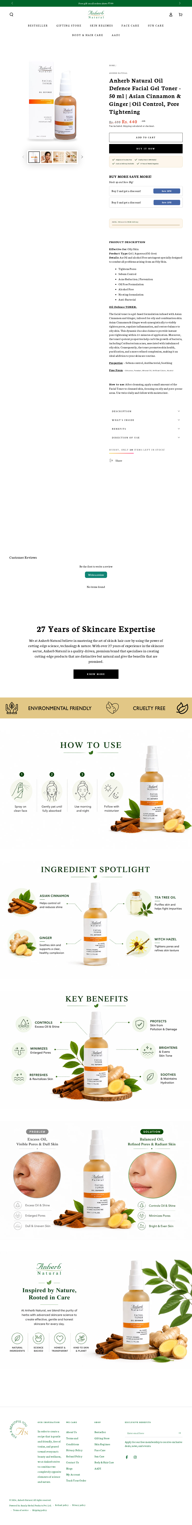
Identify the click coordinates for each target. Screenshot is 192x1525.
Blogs (69, 1468)
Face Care (99, 1450)
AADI (97, 1468)
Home (112, 65)
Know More (96, 674)
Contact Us (72, 1462)
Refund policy (61, 1505)
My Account (73, 1474)
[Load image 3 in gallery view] (58, 157)
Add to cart (146, 137)
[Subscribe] (180, 1433)
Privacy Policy (74, 1450)
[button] (11, 14)
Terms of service (21, 1510)
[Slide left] (12, 3)
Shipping (127, 126)
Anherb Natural (118, 73)
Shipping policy (39, 1510)
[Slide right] (179, 3)
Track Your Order (76, 1480)
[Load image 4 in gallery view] (71, 157)
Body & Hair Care (104, 1462)
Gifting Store (102, 1438)
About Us (71, 1432)
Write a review (96, 575)
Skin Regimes (102, 1444)
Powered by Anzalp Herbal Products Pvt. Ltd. (30, 1505)
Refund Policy (74, 1456)
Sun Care (99, 1456)
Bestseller (100, 1432)
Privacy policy (78, 1505)
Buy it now (145, 148)
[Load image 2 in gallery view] (46, 157)
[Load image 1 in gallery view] (34, 157)
